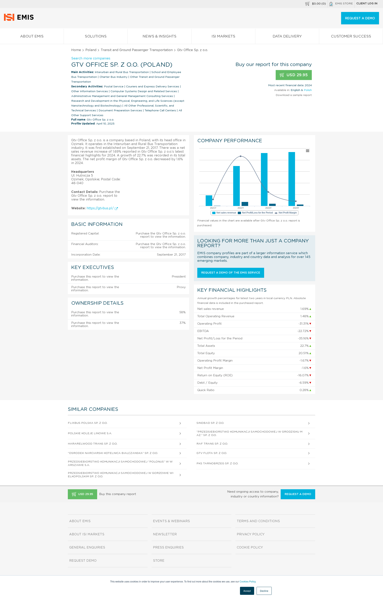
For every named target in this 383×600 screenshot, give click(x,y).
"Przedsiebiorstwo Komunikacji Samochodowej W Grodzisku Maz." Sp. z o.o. (249, 433)
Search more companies (90, 58)
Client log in (366, 3)
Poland (90, 50)
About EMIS (31, 36)
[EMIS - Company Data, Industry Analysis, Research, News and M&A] (20, 20)
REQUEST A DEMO (360, 18)
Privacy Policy (251, 534)
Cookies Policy (248, 581)
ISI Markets (223, 36)
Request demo (83, 560)
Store (158, 560)
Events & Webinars (171, 521)
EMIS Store (344, 3)
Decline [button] (264, 590)
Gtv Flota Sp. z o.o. (211, 453)
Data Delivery (287, 36)
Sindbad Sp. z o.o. (210, 423)
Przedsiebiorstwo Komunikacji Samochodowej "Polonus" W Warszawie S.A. (120, 463)
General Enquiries (87, 547)
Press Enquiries (168, 547)
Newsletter (165, 534)
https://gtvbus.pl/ (101, 208)
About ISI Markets (86, 534)
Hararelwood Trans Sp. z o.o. (92, 443)
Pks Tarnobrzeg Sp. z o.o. (217, 463)
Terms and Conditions (258, 521)
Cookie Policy (250, 547)
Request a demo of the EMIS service (230, 272)
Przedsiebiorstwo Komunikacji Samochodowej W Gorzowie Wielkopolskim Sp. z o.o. (120, 475)
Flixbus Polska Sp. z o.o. (87, 423)
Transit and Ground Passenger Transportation (137, 50)
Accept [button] (247, 590)
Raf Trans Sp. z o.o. (212, 443)
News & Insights (159, 36)
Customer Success (351, 36)
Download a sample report (294, 95)
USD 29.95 (296, 75)
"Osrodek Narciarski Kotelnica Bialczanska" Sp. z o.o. (113, 453)
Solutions (96, 36)
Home (76, 50)
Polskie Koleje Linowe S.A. (90, 433)
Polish (308, 90)
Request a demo (298, 494)
